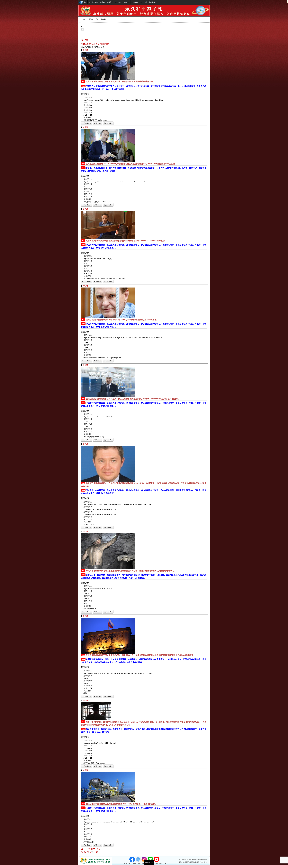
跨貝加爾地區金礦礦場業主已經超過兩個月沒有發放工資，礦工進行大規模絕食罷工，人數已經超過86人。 (131, 571)
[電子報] (144, 10)
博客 (97, 19)
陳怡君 (85, 40)
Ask (83, 81)
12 (97, 852)
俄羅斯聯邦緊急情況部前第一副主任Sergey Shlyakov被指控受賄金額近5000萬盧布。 (122, 320)
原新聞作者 (87, 107)
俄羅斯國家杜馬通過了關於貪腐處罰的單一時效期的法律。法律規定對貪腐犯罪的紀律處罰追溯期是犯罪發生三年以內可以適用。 (140, 655)
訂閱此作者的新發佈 (89, 44)
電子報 (90, 19)
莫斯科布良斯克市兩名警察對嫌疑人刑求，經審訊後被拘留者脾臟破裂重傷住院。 (120, 81)
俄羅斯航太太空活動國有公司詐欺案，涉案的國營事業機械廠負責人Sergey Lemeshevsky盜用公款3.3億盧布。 (133, 399)
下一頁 (96, 849)
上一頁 (87, 849)
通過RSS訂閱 (103, 44)
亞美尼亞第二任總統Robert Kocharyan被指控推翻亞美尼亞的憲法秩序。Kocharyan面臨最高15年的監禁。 (131, 164)
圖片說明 (87, 117)
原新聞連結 (87, 97)
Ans (83, 86)
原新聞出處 (87, 102)
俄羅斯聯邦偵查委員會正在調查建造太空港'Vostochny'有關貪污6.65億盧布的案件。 (121, 804)
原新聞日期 (87, 112)
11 (95, 852)
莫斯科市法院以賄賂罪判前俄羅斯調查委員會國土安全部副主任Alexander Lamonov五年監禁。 (126, 241)
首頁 (84, 19)
